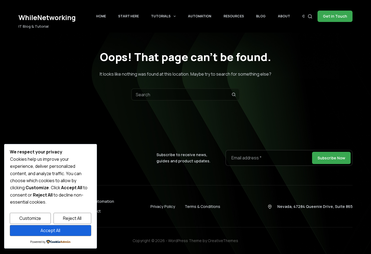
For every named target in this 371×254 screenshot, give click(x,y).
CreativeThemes (223, 240)
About (284, 16)
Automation (199, 16)
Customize (30, 218)
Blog (261, 16)
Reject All (72, 218)
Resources (234, 16)
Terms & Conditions (202, 206)
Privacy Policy (162, 206)
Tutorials (161, 16)
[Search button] (233, 94)
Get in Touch (335, 16)
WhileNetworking (47, 17)
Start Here (128, 16)
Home (101, 16)
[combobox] (180, 94)
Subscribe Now (331, 157)
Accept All (50, 230)
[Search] (310, 16)
